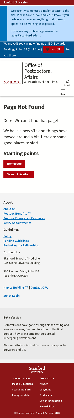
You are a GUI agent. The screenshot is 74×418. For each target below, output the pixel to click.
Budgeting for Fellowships (21, 245)
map (57, 50)
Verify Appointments (17, 223)
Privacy (43, 384)
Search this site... (18, 174)
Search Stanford (21, 389)
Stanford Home (21, 378)
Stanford (12, 82)
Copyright (45, 389)
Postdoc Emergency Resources (24, 218)
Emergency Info (21, 395)
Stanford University (15, 2)
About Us (9, 209)
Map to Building (15, 287)
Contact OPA (39, 287)
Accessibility (46, 406)
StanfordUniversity (37, 370)
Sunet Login (11, 296)
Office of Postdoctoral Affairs (38, 71)
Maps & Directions (22, 384)
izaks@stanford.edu (25, 35)
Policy (7, 236)
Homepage (14, 164)
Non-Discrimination (50, 401)
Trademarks (46, 395)
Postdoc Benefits (17, 213)
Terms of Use (46, 378)
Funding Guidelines (16, 241)
